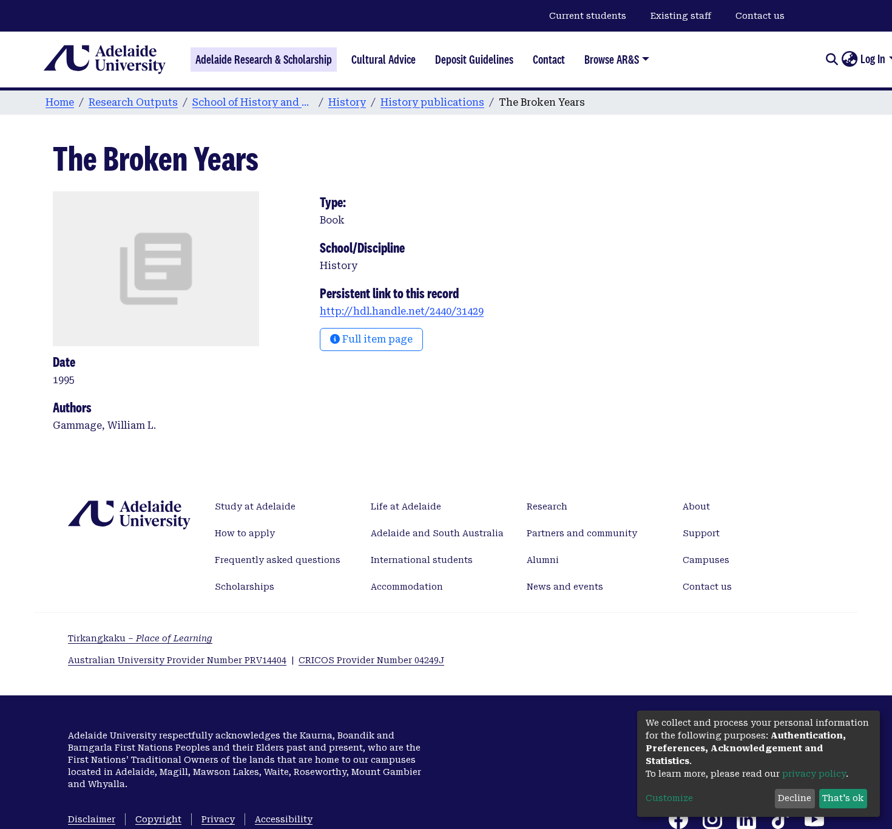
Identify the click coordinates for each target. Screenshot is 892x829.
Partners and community (582, 533)
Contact (549, 59)
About (696, 506)
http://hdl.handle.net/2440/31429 (402, 311)
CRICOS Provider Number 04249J (371, 660)
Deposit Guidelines (474, 59)
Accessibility (284, 819)
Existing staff (680, 16)
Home (60, 102)
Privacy (218, 819)
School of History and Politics (253, 102)
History (347, 102)
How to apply (245, 533)
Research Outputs (133, 102)
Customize (669, 798)
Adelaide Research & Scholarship (263, 59)
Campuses (706, 560)
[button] (849, 59)
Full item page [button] (376, 339)
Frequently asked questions (277, 560)
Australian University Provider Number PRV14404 (177, 660)
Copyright (158, 819)
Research (547, 506)
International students (422, 560)
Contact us (760, 16)
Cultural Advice (383, 59)
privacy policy (814, 774)
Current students (587, 16)
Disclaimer (91, 819)
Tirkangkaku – (140, 638)
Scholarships (244, 587)
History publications (432, 102)
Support (701, 533)
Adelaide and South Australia (437, 533)
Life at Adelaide (406, 506)
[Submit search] (831, 59)
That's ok (842, 798)
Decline (794, 798)
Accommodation (407, 587)
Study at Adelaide (255, 506)
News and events (565, 587)
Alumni (543, 560)
